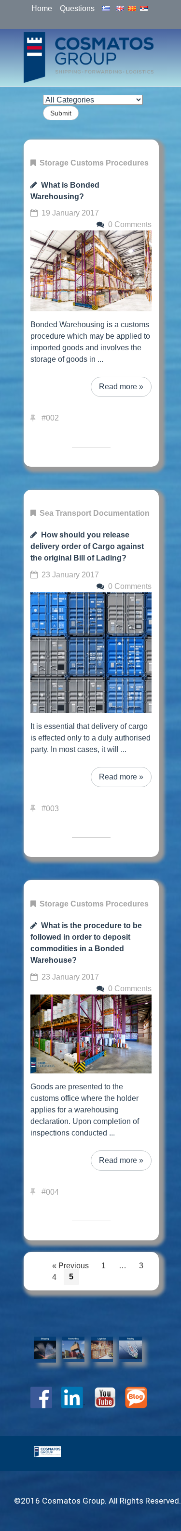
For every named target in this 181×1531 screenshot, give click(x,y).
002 (52, 418)
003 (52, 808)
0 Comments (130, 224)
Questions (77, 8)
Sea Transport (65, 513)
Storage (54, 163)
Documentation (121, 513)
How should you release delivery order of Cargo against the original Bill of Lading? (87, 546)
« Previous (70, 1265)
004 (52, 1191)
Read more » (121, 387)
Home (41, 8)
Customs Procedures (109, 163)
